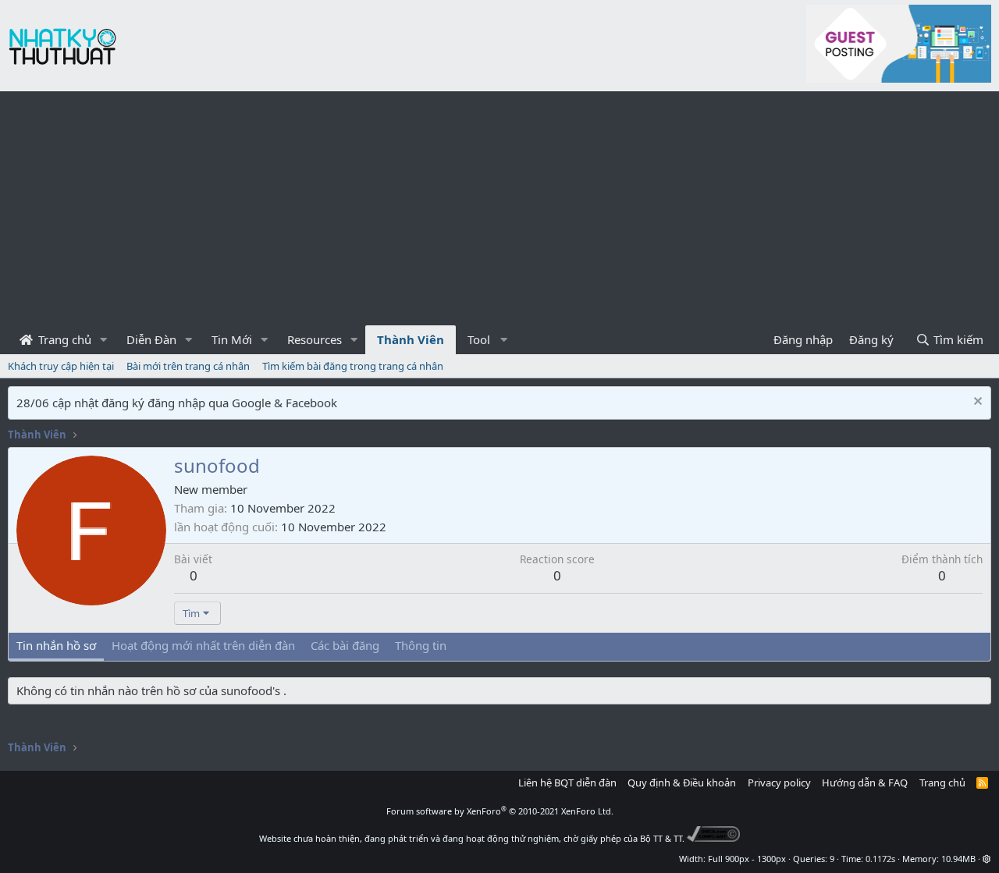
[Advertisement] (499, 208)
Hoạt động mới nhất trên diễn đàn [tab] (203, 645)
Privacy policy (779, 782)
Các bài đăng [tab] (345, 645)
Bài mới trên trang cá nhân (188, 366)
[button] (104, 339)
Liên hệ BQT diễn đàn (567, 782)
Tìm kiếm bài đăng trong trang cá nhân (352, 366)
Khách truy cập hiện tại (61, 366)
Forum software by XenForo (499, 811)
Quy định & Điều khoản (681, 782)
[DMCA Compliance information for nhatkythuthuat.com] (714, 838)
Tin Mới (232, 339)
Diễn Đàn (151, 339)
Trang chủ (63, 339)
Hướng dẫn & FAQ (865, 782)
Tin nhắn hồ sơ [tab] (56, 645)
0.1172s (880, 858)
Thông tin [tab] (420, 645)
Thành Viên (410, 339)
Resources (314, 339)
